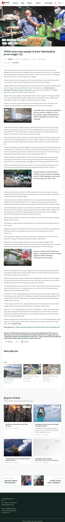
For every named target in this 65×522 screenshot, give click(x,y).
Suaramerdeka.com (23, 338)
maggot (4, 43)
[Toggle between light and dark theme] (55, 3)
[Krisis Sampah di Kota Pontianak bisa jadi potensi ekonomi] (13, 370)
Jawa (4, 40)
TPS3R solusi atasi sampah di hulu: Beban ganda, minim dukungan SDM (37, 327)
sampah (10, 43)
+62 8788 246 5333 (10, 508)
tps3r (16, 43)
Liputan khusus (22, 40)
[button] (60, 3)
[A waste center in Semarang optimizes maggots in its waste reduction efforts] (32, 369)
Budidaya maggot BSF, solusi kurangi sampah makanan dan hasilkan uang (50, 376)
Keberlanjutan (12, 40)
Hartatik (10, 59)
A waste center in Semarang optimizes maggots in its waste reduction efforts (31, 376)
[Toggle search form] (51, 3)
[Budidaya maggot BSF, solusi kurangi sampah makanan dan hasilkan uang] (52, 369)
